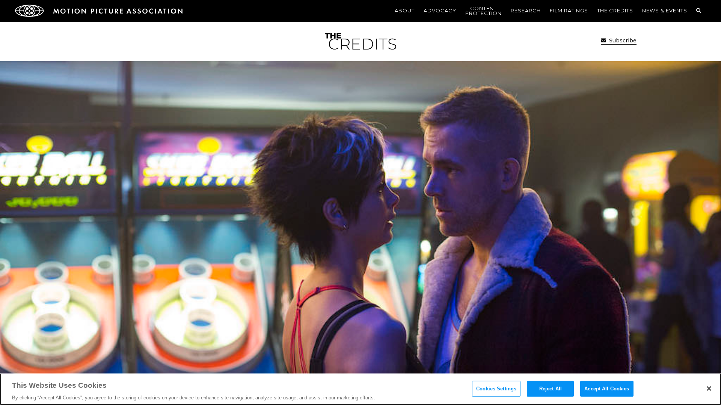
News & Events (664, 11)
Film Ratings (569, 11)
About (405, 11)
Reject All (550, 388)
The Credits (615, 11)
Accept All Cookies (606, 388)
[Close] (709, 388)
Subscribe (622, 40)
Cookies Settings (496, 388)
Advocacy (440, 11)
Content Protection (483, 10)
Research (526, 11)
